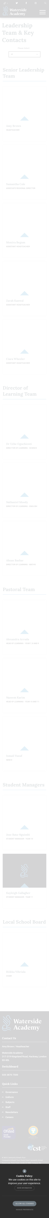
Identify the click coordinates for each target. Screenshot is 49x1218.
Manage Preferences (24, 1210)
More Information (24, 1188)
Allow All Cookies (24, 1203)
